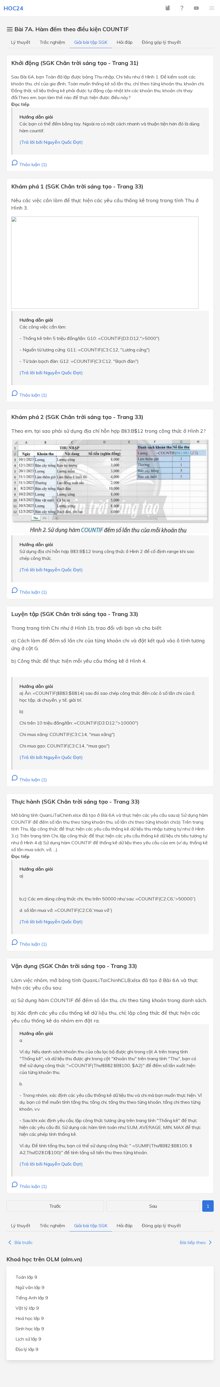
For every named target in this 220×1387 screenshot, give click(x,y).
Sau (153, 1206)
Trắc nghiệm (52, 42)
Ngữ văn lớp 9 (29, 1287)
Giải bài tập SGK (90, 42)
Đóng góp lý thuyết (161, 42)
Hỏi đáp (125, 42)
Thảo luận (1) (32, 164)
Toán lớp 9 (26, 1277)
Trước (55, 1206)
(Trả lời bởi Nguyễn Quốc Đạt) (51, 142)
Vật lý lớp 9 (27, 1308)
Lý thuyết (20, 42)
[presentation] (126, 431)
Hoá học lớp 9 (29, 1318)
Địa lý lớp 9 (26, 1349)
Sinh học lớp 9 (29, 1328)
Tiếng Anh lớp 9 (31, 1298)
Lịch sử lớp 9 (28, 1339)
